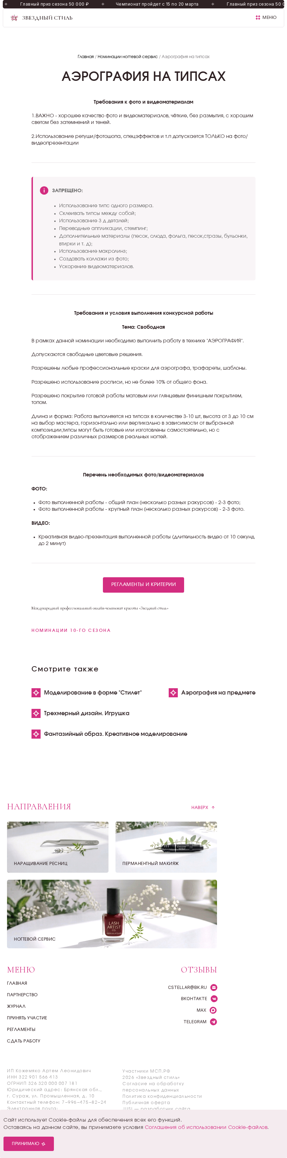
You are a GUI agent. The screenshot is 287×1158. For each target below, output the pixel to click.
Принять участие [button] (27, 1018)
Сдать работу (23, 1041)
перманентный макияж (150, 863)
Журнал (16, 1006)
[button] (265, 17)
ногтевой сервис (35, 939)
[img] (112, 914)
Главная (86, 57)
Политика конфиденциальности (162, 1096)
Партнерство (22, 995)
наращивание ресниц (41, 863)
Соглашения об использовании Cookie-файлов (206, 1127)
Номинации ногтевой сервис (128, 57)
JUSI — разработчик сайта (156, 1109)
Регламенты (21, 1029)
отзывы (199, 970)
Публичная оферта (146, 1103)
